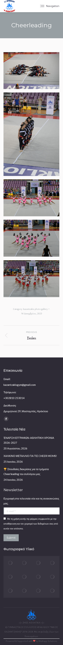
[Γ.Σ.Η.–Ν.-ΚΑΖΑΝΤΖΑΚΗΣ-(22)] (38, 577)
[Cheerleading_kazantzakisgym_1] (31, 70)
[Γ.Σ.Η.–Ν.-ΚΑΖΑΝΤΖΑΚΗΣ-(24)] (11, 577)
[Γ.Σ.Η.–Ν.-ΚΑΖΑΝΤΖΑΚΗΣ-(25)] (52, 563)
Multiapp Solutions (48, 641)
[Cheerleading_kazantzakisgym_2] (31, 134)
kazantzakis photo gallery (35, 309)
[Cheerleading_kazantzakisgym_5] (31, 278)
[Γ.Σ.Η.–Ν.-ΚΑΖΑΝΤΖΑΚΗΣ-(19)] (24, 591)
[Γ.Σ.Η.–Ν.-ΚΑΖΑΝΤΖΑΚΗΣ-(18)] (38, 591)
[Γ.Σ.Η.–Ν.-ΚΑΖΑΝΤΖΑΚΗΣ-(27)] (24, 563)
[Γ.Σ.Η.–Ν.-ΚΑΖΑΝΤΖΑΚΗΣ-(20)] (11, 591)
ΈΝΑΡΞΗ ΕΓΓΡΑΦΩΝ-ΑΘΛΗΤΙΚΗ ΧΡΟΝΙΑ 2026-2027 (29, 440)
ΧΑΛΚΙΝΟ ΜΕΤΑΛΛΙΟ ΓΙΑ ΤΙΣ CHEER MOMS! (30, 455)
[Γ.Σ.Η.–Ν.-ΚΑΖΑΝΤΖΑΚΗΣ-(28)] (11, 563)
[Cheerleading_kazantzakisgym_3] (31, 197)
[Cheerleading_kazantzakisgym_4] (31, 238)
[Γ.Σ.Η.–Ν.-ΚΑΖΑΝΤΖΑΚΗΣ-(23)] (24, 577)
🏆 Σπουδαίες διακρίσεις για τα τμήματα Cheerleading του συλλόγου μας (26, 471)
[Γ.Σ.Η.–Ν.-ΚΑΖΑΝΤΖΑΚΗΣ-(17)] (52, 591)
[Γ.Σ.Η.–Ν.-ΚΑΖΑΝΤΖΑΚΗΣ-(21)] (52, 577)
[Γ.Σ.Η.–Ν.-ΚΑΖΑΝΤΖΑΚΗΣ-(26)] (38, 563)
